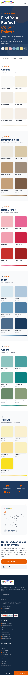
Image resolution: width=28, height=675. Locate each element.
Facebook (6, 594)
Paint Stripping (6, 636)
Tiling (3, 627)
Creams (7, 58)
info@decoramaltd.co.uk (9, 611)
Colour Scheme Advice (8, 630)
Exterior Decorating (7, 625)
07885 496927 (7, 608)
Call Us (8, 673)
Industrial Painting (6, 638)
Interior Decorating (7, 623)
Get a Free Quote (11, 567)
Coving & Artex (6, 634)
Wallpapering (5, 632)
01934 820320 (10, 561)
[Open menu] (25, 3)
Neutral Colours (17, 58)
